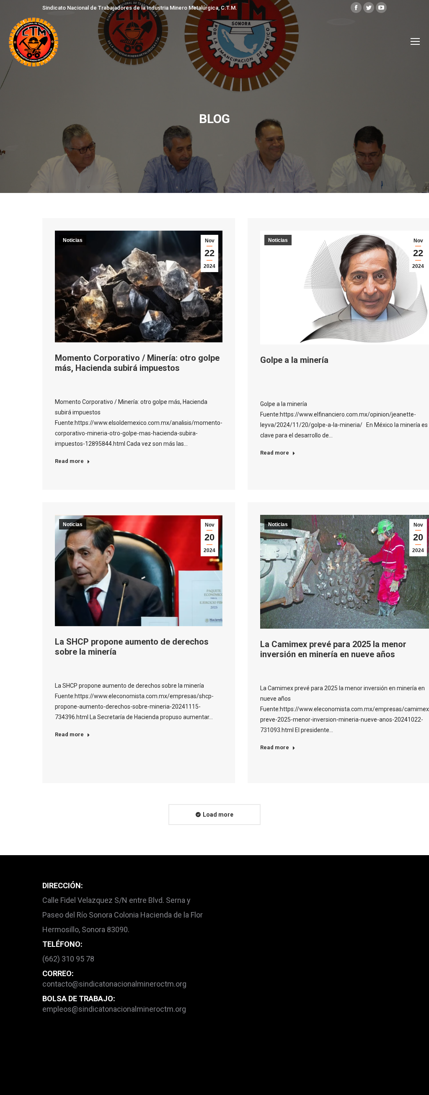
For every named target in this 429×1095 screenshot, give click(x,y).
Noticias (73, 240)
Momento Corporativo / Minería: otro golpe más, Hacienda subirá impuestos (137, 363)
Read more (69, 461)
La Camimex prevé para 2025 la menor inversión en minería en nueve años (333, 649)
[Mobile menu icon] (415, 41)
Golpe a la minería (294, 360)
